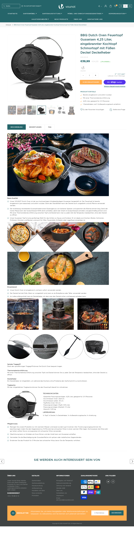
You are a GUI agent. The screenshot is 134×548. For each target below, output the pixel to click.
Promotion (35, 495)
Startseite (12, 13)
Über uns (78, 19)
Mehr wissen (11, 490)
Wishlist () (116, 5)
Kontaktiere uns (61, 493)
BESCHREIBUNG (17, 127)
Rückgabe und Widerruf (64, 480)
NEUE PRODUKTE (61, 19)
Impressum (60, 495)
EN (130, 6)
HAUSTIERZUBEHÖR (40, 19)
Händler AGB (60, 488)
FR (121, 6)
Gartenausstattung (38, 483)
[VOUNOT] (83, 68)
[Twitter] (108, 481)
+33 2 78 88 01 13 (13, 496)
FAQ (49, 127)
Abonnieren (116, 513)
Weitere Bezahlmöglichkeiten (114, 86)
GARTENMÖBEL (29, 13)
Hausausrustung (37, 485)
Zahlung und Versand (63, 485)
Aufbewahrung (37, 488)
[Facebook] (113, 481)
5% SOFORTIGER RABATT (32, 6)
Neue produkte (37, 493)
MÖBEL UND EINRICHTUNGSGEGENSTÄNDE (85, 13)
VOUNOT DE (66, 523)
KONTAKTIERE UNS (95, 19)
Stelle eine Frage (119, 109)
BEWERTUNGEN (35, 127)
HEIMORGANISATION (117, 13)
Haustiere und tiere (38, 490)
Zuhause (8, 24)
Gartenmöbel (36, 480)
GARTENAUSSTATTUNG (51, 13)
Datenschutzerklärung (63, 483)
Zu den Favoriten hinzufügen (93, 109)
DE (125, 6)
